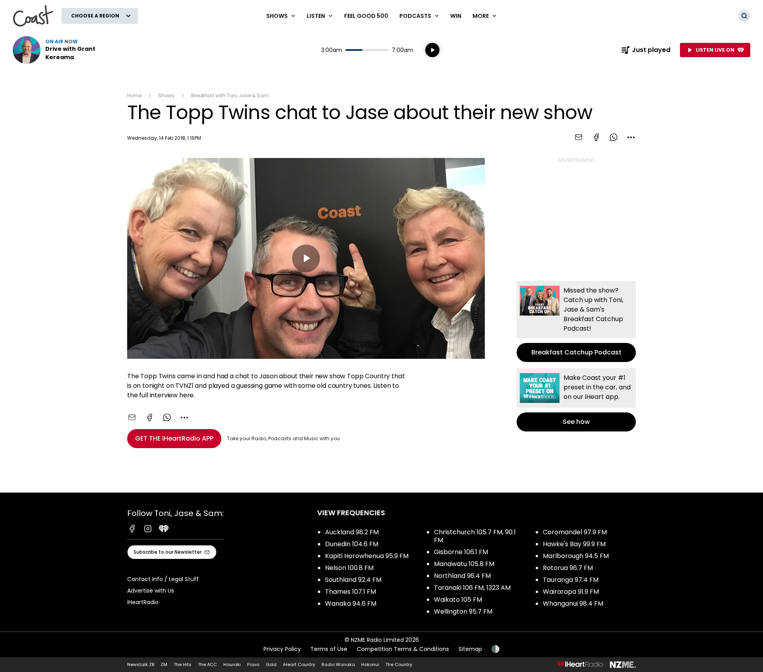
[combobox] (631, 137)
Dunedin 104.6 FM (351, 544)
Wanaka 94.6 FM (350, 603)
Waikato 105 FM (458, 599)
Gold (271, 664)
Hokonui (370, 664)
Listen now (63, 50)
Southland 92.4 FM (353, 579)
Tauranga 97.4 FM (570, 579)
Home (134, 95)
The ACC (207, 664)
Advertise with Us (150, 591)
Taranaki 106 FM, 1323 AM (472, 587)
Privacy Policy (282, 649)
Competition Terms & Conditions (403, 649)
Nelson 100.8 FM (349, 567)
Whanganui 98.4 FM (573, 603)
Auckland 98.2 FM (352, 532)
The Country (398, 664)
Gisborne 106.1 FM (461, 551)
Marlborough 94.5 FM (576, 555)
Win (455, 16)
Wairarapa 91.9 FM (571, 591)
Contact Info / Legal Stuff (163, 579)
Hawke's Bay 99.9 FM (574, 544)
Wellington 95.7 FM (463, 611)
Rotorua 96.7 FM (568, 567)
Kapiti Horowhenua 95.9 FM (367, 555)
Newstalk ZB (140, 664)
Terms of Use (328, 649)
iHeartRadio (143, 602)
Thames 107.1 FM (350, 591)
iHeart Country (299, 664)
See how (576, 399)
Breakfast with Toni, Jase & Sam (230, 95)
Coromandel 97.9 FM (575, 532)
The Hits (183, 664)
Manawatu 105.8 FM (464, 563)
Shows (166, 95)
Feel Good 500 (366, 16)
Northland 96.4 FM (462, 575)
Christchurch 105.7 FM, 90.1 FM (475, 536)
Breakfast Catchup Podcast (576, 321)
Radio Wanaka (338, 664)
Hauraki (232, 664)
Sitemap (470, 649)
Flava (253, 664)
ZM (164, 664)
